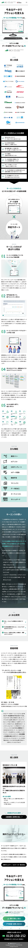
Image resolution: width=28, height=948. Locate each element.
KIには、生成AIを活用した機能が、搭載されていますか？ (14, 633)
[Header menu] (26, 2)
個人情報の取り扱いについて (14, 943)
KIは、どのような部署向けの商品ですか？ (13, 622)
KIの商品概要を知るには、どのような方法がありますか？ (14, 627)
